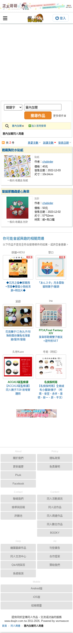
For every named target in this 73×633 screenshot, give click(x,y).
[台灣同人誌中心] (35, 18)
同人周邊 (15, 625)
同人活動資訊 (55, 498)
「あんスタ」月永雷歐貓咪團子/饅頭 (51, 284)
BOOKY (55, 532)
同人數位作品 (55, 524)
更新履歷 (18, 466)
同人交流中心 (18, 556)
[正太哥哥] (36, 6)
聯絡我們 (18, 498)
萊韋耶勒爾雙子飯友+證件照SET (51, 338)
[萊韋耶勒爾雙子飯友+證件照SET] (51, 315)
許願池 (18, 515)
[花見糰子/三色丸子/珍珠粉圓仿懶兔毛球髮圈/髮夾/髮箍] (18, 316)
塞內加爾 (17, 126)
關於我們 (18, 458)
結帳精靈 (36, 605)
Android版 (36, 588)
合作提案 (54, 556)
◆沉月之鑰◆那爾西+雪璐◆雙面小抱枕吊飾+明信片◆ (18, 286)
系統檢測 (18, 573)
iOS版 (36, 596)
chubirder (47, 161)
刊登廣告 (54, 547)
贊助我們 (54, 564)
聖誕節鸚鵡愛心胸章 (15, 191)
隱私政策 (54, 458)
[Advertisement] (36, 62)
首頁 (4, 625)
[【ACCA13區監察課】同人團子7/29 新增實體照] (18, 366)
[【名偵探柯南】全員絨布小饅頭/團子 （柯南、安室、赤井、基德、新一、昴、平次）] (51, 366)
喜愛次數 (33, 142)
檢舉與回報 (18, 507)
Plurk (18, 475)
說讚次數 (48, 142)
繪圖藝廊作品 (18, 547)
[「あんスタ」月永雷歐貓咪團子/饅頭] (51, 267)
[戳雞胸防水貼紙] (17, 166)
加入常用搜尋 (38, 126)
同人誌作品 (54, 507)
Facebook (18, 483)
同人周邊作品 (55, 515)
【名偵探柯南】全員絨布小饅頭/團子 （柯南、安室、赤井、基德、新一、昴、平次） (51, 391)
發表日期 (63, 142)
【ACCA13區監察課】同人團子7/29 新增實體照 (18, 389)
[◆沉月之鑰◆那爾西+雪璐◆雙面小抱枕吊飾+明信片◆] (18, 267)
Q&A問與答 (18, 564)
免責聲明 (54, 466)
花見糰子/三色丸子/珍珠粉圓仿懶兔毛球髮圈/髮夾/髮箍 (18, 335)
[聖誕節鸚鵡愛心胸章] (17, 207)
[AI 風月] (36, 415)
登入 (63, 18)
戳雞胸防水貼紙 (12, 150)
